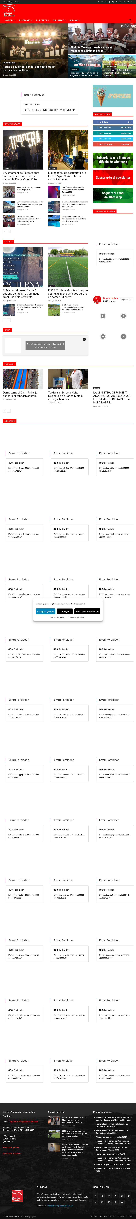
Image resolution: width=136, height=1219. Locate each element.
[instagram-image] (102, 315)
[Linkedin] (105, 1)
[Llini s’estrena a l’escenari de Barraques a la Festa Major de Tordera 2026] (54, 192)
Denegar (65, 611)
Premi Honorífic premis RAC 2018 (110, 1154)
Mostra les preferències (87, 611)
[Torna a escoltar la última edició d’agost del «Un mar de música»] (85, 66)
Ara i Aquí (75, 43)
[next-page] (8, 231)
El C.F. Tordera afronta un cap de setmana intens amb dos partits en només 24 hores (68, 294)
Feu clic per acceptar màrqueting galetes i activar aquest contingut (45, 345)
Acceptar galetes (45, 611)
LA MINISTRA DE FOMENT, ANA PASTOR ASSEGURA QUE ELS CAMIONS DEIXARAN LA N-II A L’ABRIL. (112, 397)
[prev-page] (4, 231)
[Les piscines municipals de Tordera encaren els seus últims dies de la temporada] (54, 221)
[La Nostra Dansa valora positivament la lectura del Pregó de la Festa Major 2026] (9, 221)
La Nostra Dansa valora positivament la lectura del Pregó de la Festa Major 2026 (29, 219)
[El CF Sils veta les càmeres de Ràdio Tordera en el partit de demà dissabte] (54, 1134)
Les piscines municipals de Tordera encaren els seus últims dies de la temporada (74, 219)
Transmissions (9, 63)
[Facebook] (98, 1)
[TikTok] (116, 1)
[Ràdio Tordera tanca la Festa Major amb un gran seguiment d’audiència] (54, 1120)
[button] (130, 20)
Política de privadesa (76, 617)
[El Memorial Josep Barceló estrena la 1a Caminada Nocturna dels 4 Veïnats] (9, 310)
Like (129, 122)
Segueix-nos (126, 128)
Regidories (7, 168)
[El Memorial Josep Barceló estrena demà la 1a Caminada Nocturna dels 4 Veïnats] (54, 207)
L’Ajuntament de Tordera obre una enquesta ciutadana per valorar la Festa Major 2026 (21, 176)
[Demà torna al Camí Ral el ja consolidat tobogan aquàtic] (23, 379)
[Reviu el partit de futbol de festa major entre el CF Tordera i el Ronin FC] (119, 66)
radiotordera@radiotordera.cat (24, 1121)
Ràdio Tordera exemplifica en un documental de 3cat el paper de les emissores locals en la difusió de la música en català (75, 1149)
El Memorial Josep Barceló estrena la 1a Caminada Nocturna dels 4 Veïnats (30, 307)
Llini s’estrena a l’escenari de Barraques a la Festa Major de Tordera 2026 (73, 189)
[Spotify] (109, 1)
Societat (96, 388)
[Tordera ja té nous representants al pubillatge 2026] (9, 192)
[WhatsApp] (127, 1)
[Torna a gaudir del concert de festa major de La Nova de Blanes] (34, 50)
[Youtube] (131, 1)
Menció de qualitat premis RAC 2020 (111, 1137)
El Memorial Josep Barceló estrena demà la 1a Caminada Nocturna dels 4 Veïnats (75, 204)
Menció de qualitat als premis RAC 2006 (113, 1164)
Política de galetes (57, 617)
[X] (124, 1)
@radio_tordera (110, 298)
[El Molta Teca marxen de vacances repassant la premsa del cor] (102, 38)
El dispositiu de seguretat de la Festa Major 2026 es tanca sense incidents (67, 176)
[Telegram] (113, 1)
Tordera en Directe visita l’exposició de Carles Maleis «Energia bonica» (65, 396)
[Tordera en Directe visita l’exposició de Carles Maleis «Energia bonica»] (68, 379)
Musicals (74, 69)
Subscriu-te (126, 144)
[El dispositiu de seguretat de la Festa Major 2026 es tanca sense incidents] (68, 150)
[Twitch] (120, 1)
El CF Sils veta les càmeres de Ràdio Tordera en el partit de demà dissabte (74, 1133)
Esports (6, 286)
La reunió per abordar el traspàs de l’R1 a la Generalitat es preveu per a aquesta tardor (30, 204)
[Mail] (115, 1195)
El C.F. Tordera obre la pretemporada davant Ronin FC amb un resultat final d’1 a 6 (73, 307)
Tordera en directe (55, 388)
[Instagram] (102, 1)
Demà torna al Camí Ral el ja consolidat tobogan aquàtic (20, 394)
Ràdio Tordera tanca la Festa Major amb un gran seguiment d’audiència (74, 1120)
